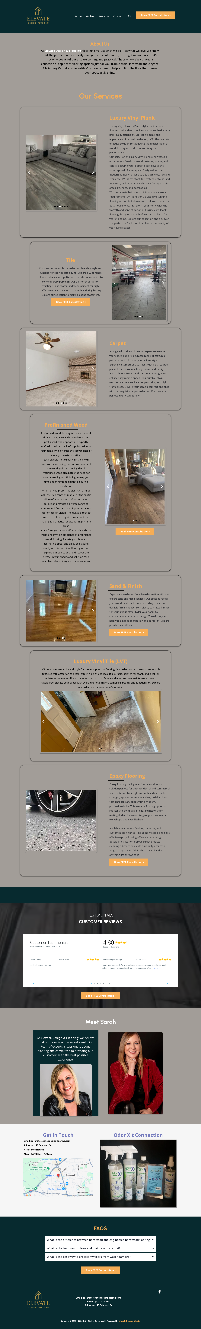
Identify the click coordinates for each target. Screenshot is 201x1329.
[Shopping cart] (129, 16)
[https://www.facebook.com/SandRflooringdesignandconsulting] (160, 1291)
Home (78, 16)
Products (104, 16)
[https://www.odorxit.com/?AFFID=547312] (138, 1173)
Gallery (90, 16)
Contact (118, 16)
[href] (58, 1177)
